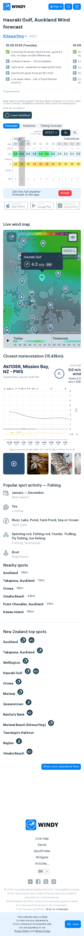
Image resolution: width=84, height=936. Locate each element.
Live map (42, 838)
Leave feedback (20, 115)
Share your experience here (61, 766)
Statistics (29, 126)
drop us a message (57, 909)
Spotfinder (42, 851)
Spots (42, 844)
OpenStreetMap (60, 332)
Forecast (11, 126)
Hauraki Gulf (32, 257)
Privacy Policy (21, 931)
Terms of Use (42, 931)
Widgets (42, 857)
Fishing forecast (51, 126)
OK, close (73, 924)
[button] (68, 373)
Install (65, 193)
